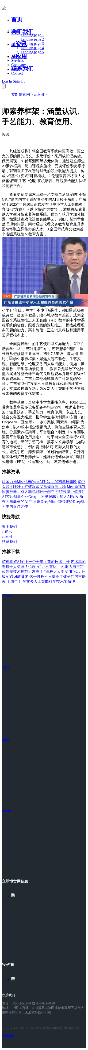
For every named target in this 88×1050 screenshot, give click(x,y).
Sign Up (19, 81)
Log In (7, 81)
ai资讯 (19, 44)
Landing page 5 (32, 52)
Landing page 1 (32, 35)
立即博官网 (20, 94)
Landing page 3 (32, 44)
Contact (17, 73)
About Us (18, 56)
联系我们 (22, 68)
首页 (17, 19)
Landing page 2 (32, 39)
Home (15, 31)
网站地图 (8, 1035)
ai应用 (39, 94)
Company (18, 65)
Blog (15, 69)
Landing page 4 (32, 48)
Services (17, 60)
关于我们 (22, 32)
